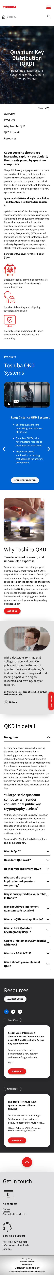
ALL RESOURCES (15, 999)
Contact (6, 1209)
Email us (7, 1248)
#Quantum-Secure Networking (24, 1129)
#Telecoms (31, 1130)
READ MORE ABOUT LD (25, 480)
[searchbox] (26, 17)
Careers (6, 1211)
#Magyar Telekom (16, 1128)
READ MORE (17, 1071)
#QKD (10, 1062)
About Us (12, 611)
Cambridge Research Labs (14, 1214)
